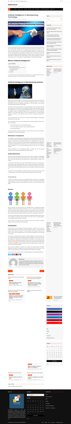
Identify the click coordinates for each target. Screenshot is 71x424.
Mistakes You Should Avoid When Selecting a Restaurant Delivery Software (16, 297)
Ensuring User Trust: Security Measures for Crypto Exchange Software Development (34, 284)
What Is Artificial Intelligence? (14, 66)
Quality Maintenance (14, 69)
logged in (14, 386)
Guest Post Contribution (45, 9)
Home (47, 394)
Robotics (12, 70)
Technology (37, 9)
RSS (50, 25)
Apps (11, 9)
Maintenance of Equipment (15, 68)
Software (29, 280)
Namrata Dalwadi (12, 299)
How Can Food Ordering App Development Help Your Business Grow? (58, 297)
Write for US (52, 9)
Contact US (17, 1)
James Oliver (31, 379)
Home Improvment (49, 396)
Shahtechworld (12, 4)
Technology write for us (23, 1)
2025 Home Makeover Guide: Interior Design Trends (57, 143)
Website (15, 9)
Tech (14, 1)
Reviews (29, 9)
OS (21, 9)
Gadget (11, 1)
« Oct (28, 418)
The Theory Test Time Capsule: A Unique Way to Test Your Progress (58, 70)
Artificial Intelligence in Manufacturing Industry (17, 67)
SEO (9, 1)
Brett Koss (10, 19)
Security (25, 9)
